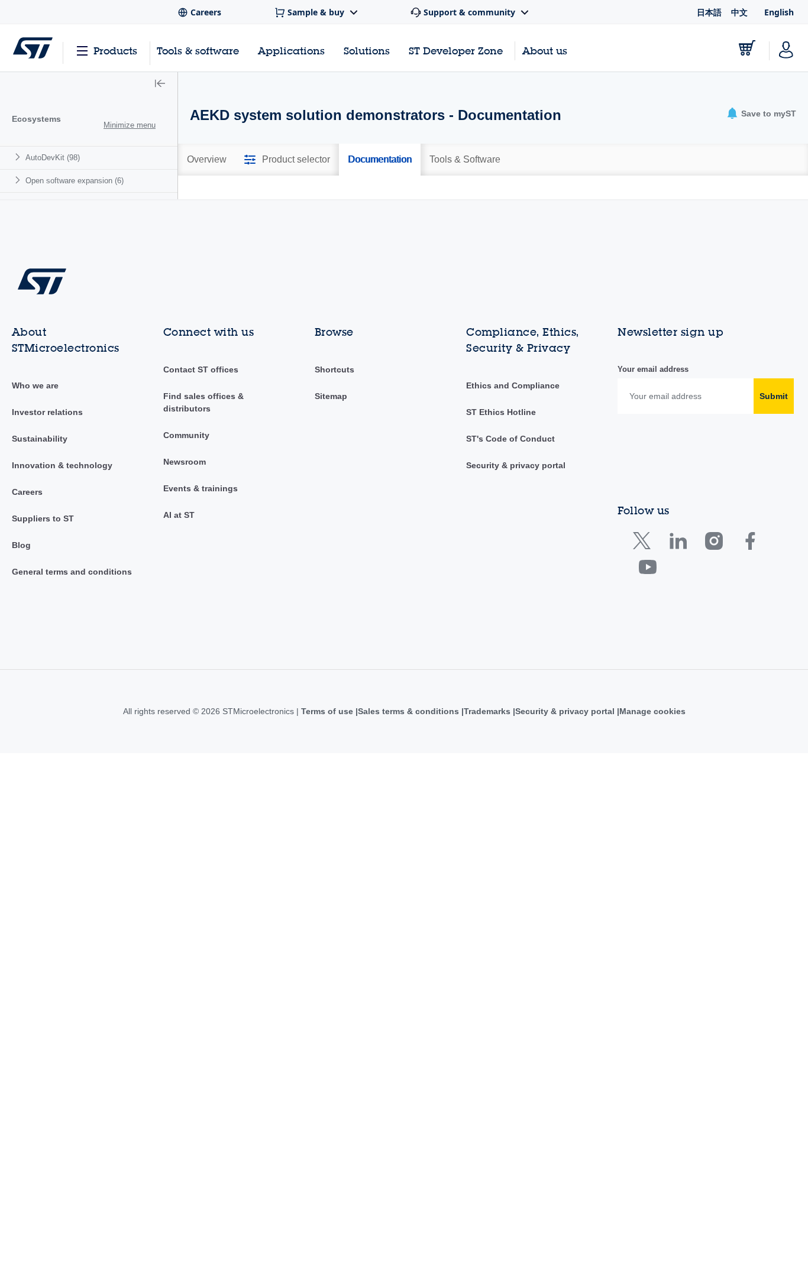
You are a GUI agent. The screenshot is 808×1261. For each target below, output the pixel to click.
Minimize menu (130, 125)
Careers (27, 664)
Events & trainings (200, 661)
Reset (735, 308)
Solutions (367, 50)
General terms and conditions (72, 744)
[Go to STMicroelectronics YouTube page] (647, 742)
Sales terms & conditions (406, 883)
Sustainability (39, 611)
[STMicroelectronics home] (33, 48)
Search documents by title (249, 281)
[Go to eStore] (747, 48)
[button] (160, 84)
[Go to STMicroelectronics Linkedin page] (677, 715)
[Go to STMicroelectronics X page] (644, 715)
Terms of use (323, 883)
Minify (270, 196)
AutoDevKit (52, 157)
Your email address (653, 541)
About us (544, 50)
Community (186, 607)
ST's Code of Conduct (510, 611)
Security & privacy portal (515, 638)
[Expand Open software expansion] (19, 180)
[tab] (206, 160)
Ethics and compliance (512, 558)
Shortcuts (334, 542)
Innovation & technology (62, 638)
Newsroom (184, 634)
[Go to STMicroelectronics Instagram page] (713, 715)
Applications (291, 50)
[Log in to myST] (786, 48)
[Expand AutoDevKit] (19, 157)
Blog (21, 717)
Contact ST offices (200, 542)
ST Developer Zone (456, 51)
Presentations (439, 217)
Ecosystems (36, 119)
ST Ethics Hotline (501, 584)
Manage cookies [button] (656, 883)
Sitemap (331, 568)
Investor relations (47, 584)
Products (115, 50)
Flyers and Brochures (253, 217)
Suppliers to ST (43, 691)
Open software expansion (74, 180)
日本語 (709, 12)
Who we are (35, 558)
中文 (739, 12)
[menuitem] (88, 157)
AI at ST (179, 687)
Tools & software (198, 50)
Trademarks (487, 883)
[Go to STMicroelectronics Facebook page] (749, 715)
